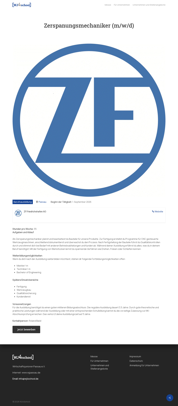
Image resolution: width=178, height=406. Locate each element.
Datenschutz (136, 360)
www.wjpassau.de (31, 372)
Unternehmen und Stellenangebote (100, 367)
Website (158, 211)
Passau (42, 201)
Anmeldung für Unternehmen (144, 365)
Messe (94, 356)
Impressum (135, 356)
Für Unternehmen (99, 360)
